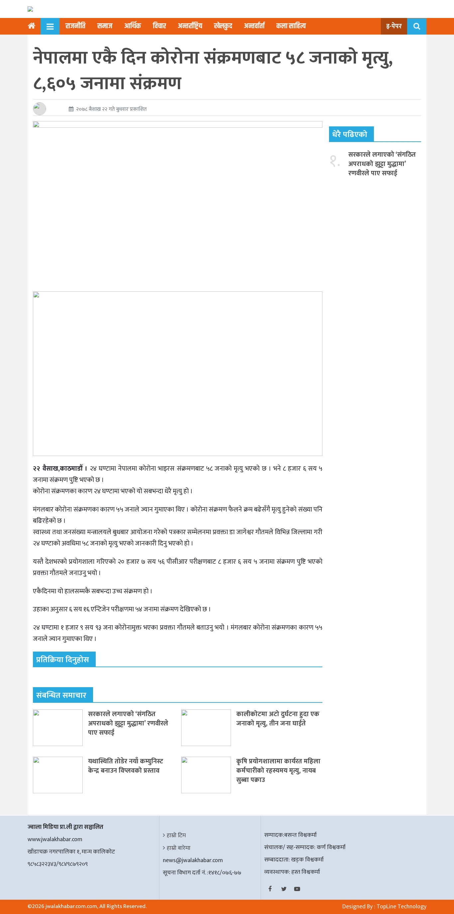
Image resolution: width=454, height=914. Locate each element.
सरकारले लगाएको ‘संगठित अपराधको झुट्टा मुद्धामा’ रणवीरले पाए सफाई (128, 723)
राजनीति (75, 26)
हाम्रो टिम (176, 835)
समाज (104, 26)
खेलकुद (223, 26)
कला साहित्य (291, 26)
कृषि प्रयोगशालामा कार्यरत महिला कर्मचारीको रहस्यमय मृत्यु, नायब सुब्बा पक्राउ (278, 771)
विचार (159, 26)
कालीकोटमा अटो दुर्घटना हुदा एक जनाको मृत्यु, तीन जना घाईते (277, 718)
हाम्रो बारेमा (178, 848)
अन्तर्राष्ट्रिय (190, 26)
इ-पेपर (394, 26)
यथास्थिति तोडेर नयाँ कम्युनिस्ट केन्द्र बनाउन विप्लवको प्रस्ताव (125, 766)
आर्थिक (132, 26)
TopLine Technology (401, 907)
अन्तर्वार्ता (254, 26)
